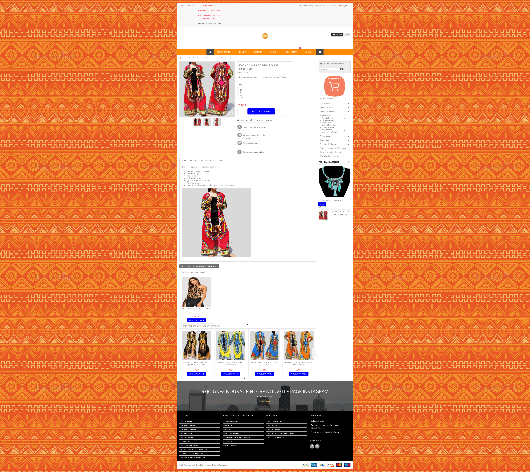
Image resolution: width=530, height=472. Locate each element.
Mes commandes (275, 421)
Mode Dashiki (326, 115)
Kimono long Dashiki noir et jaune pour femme (196, 363)
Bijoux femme (326, 103)
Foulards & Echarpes (328, 144)
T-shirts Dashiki (328, 118)
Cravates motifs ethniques (331, 152)
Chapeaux (324, 140)
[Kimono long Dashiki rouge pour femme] (197, 122)
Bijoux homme (326, 136)
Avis (221, 160)
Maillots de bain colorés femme (333, 148)
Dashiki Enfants (328, 125)
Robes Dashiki (328, 120)
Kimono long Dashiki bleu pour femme (264, 363)
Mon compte (272, 415)
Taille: (240, 84)
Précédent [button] (180, 89)
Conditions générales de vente (237, 437)
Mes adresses (274, 429)
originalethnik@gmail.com (328, 432)
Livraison (228, 429)
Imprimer (244, 120)
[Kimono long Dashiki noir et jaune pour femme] (196, 345)
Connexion (319, 5)
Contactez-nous (231, 421)
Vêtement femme (327, 107)
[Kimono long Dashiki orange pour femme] (299, 345)
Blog (182, 5)
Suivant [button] (233, 89)
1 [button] (247, 324)
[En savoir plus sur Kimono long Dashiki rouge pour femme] (324, 215)
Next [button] (314, 353)
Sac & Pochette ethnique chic (332, 156)
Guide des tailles (231, 445)
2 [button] (250, 378)
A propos (228, 441)
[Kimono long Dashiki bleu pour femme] (264, 345)
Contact (190, 5)
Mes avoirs (272, 425)
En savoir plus (207, 160)
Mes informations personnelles (281, 433)
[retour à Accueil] (180, 58)
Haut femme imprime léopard (196, 308)
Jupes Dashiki (327, 123)
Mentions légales (231, 433)
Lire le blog (228, 425)
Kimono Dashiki (328, 127)
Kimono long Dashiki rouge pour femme (340, 212)
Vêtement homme (327, 111)
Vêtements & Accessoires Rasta (329, 131)
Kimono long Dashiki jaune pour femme (230, 363)
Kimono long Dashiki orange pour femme (298, 363)
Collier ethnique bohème (331, 200)
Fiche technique (189, 160)
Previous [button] (180, 353)
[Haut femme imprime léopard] (196, 292)
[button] (292, 52)
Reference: (241, 73)
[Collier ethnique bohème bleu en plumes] (334, 180)
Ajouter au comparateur (262, 120)
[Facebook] (312, 446)
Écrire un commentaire (253, 152)
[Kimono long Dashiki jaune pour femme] (230, 345)
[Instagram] (317, 446)
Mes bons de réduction (277, 437)
